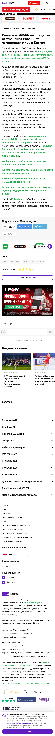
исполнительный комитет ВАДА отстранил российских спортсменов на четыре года (24, 139)
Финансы (6, 566)
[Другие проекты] (9, 3)
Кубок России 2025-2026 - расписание (22, 481)
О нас (4, 509)
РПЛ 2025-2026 (9, 461)
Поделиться (25, 277)
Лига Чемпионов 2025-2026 (16, 488)
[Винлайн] (10, 18)
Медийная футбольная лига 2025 (19, 495)
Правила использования (12, 529)
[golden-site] (15, 692)
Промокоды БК (10, 420)
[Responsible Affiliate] (12, 709)
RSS (4, 521)
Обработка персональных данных (17, 537)
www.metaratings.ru (32, 603)
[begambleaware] (26, 700)
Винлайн (15, 262)
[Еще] (51, 3)
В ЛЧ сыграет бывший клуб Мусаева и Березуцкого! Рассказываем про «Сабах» (14, 381)
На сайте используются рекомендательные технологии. (26, 683)
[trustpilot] (8, 700)
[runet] (4, 692)
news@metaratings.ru (19, 646)
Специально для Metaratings (14, 517)
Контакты (6, 505)
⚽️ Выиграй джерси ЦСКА (16, 9)
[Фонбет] (46, 18)
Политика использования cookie (16, 533)
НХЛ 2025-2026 (9, 468)
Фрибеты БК (8, 427)
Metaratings (17, 199)
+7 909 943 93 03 (17, 649)
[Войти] (46, 3)
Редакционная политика (12, 541)
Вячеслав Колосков (33, 262)
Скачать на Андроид (13, 434)
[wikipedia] (32, 692)
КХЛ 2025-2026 (9, 454)
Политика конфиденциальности (16, 525)
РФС (5, 262)
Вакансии (6, 513)
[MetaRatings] (10, 594)
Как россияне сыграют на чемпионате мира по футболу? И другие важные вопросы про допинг (27, 190)
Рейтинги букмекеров (13, 447)
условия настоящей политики (19, 724)
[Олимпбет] (28, 18)
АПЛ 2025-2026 (9, 475)
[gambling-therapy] (44, 700)
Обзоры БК (8, 441)
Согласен (27, 732)
